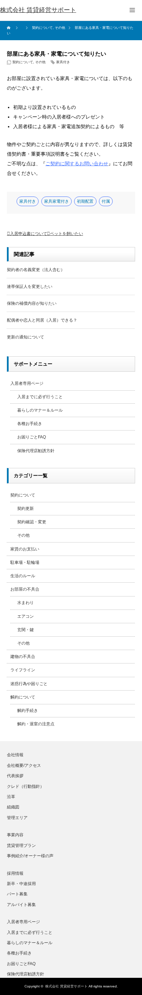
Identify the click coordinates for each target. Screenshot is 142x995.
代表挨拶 (15, 775)
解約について (22, 697)
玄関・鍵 (25, 629)
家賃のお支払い (24, 549)
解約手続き (27, 710)
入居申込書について (28, 233)
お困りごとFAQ (31, 437)
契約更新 (25, 508)
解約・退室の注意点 (35, 724)
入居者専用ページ (26, 383)
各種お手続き (29, 423)
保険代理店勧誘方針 (35, 450)
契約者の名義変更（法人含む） (36, 269)
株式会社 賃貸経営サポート (66, 986)
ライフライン (22, 670)
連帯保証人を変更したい (29, 286)
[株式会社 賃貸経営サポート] (38, 10)
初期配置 (85, 201)
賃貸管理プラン (21, 845)
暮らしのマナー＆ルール (40, 410)
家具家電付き (56, 201)
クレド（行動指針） (25, 786)
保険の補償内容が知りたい (32, 303)
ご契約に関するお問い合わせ (76, 163)
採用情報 (15, 873)
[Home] (9, 28)
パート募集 (17, 894)
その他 (40, 62)
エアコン (25, 616)
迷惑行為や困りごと (29, 683)
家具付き (63, 62)
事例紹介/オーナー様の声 (30, 855)
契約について (22, 62)
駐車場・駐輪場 (24, 562)
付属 (106, 201)
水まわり (25, 602)
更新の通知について (25, 337)
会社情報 (15, 754)
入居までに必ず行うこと (40, 396)
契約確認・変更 (31, 521)
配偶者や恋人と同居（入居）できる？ (42, 320)
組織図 (13, 807)
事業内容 (15, 834)
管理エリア (17, 817)
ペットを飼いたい (66, 233)
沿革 (11, 796)
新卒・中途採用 (21, 883)
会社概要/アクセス (24, 765)
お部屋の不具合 (24, 589)
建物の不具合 (22, 656)
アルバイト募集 (21, 904)
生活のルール (22, 575)
